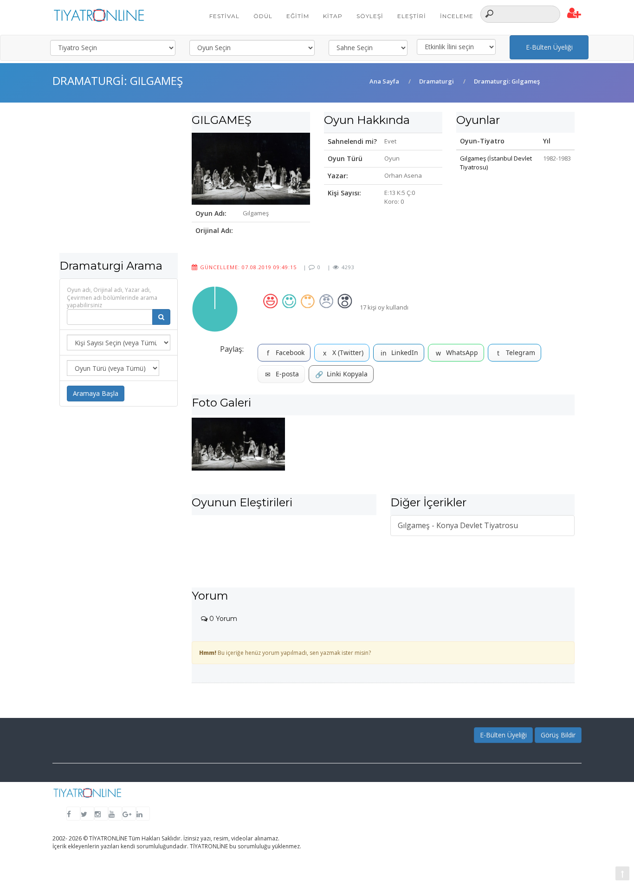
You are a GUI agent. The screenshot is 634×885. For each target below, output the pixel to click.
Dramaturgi (436, 81)
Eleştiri (411, 16)
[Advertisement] (118, 188)
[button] (574, 13)
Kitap (333, 16)
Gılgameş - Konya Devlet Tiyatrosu (458, 525)
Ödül (262, 16)
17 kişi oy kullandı (384, 307)
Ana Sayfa (384, 81)
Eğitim (297, 16)
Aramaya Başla (95, 393)
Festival (224, 16)
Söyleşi (369, 16)
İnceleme (456, 16)
